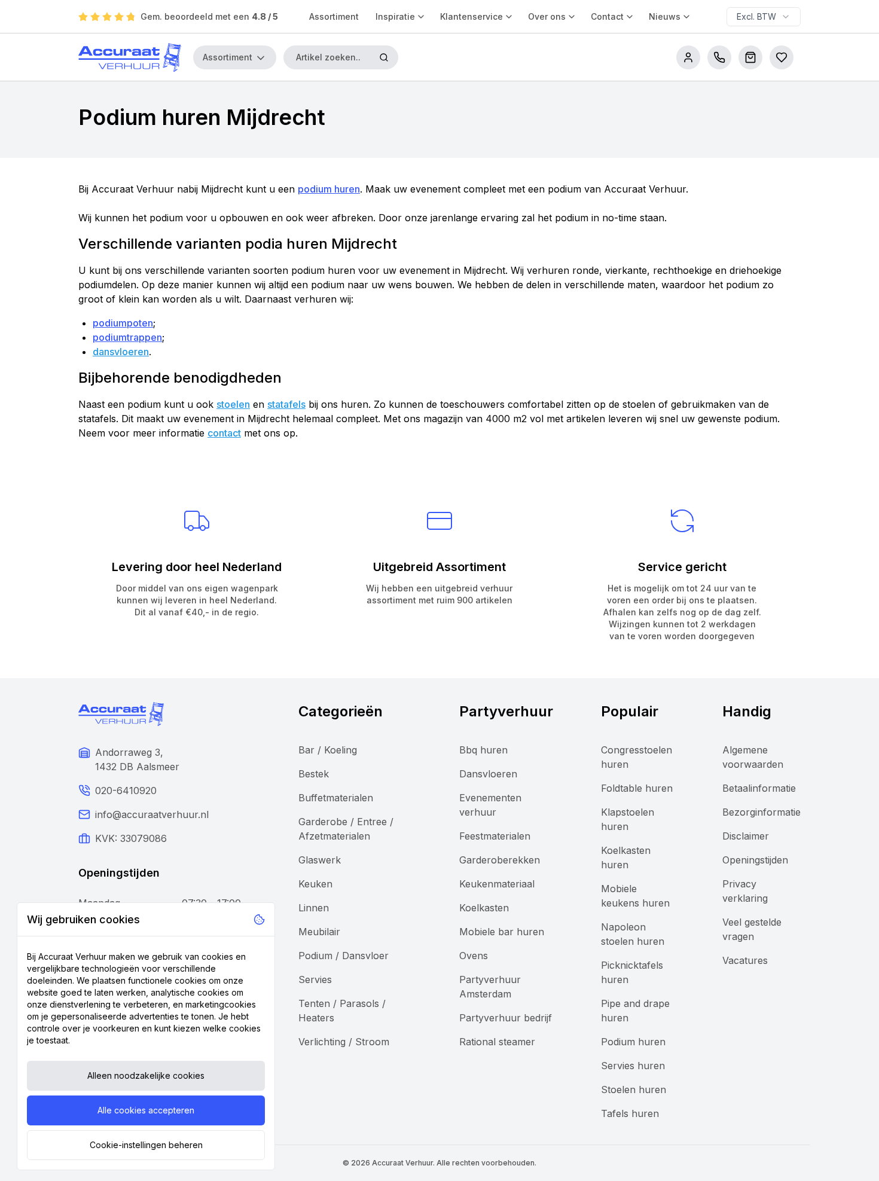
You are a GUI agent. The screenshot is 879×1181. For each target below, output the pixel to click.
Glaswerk (319, 860)
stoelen (233, 404)
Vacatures (745, 960)
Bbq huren (483, 750)
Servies (315, 979)
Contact (607, 16)
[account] (688, 57)
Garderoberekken (499, 860)
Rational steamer (497, 1042)
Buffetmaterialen (335, 798)
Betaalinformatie (759, 788)
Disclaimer (745, 836)
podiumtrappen (127, 337)
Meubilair (319, 932)
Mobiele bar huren (501, 932)
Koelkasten (484, 908)
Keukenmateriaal (497, 884)
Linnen (313, 908)
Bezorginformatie (761, 812)
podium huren (329, 189)
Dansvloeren (488, 774)
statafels (286, 404)
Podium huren (633, 1042)
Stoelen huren (633, 1089)
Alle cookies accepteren (145, 1110)
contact (224, 433)
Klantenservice (471, 16)
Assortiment (334, 16)
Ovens (473, 956)
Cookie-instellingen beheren (146, 1145)
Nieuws (664, 16)
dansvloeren (121, 352)
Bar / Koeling (327, 750)
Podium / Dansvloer (343, 956)
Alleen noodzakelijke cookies (146, 1075)
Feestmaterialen (494, 836)
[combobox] (764, 16)
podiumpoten (123, 323)
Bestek (313, 774)
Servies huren (633, 1066)
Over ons (547, 16)
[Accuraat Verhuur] (130, 57)
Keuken (315, 884)
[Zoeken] (384, 57)
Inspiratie (395, 16)
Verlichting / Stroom (343, 1042)
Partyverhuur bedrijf (505, 1018)
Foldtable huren (637, 788)
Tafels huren (630, 1113)
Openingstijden (755, 860)
